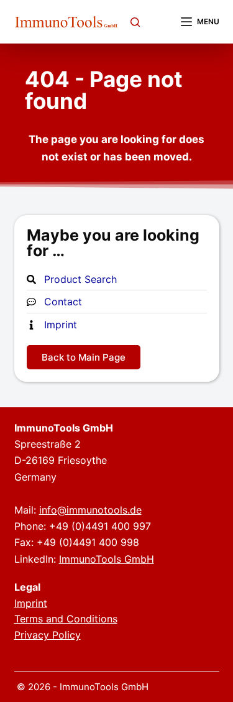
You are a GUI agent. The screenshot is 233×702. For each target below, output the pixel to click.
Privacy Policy (47, 635)
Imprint (30, 603)
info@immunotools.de (90, 510)
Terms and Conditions (65, 618)
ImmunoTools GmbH (106, 559)
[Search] (135, 22)
